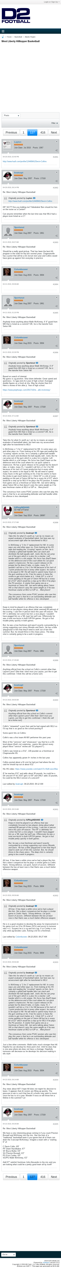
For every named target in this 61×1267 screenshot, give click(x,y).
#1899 (55, 660)
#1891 (55, 157)
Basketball (18, 37)
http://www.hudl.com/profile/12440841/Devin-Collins (25, 161)
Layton (17, 142)
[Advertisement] (30, 75)
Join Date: (18, 148)
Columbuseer (21, 269)
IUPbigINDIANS (21, 507)
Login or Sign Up (51, 2)
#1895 (55, 313)
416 (42, 132)
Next (54, 132)
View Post (34, 198)
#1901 (55, 809)
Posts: (35, 148)
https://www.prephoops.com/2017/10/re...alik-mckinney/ (26, 390)
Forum (9, 37)
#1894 (55, 284)
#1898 (55, 523)
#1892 (55, 188)
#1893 (55, 242)
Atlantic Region (30, 37)
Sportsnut (19, 227)
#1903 (55, 962)
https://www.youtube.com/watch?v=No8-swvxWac (36, 769)
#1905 (55, 1124)
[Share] (56, 150)
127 (32, 132)
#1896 (55, 352)
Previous (11, 132)
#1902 (55, 896)
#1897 (55, 416)
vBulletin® (46, 1262)
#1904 (55, 1080)
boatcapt (18, 172)
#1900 (55, 700)
